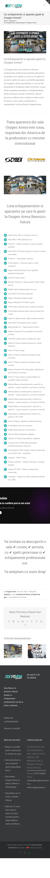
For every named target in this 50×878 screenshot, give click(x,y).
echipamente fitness (23, 594)
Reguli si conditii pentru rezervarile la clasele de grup (13, 750)
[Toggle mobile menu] (44, 5)
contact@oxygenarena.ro (38, 780)
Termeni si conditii (12, 728)
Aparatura (7, 594)
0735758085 (40, 773)
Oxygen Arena (11, 591)
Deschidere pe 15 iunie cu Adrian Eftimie (13, 796)
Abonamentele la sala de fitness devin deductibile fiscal (13, 765)
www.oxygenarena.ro (36, 787)
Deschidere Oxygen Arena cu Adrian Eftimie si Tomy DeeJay (12, 781)
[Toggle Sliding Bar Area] (47, 2)
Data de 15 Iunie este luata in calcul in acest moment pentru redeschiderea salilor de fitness (12, 815)
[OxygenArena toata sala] (25, 176)
